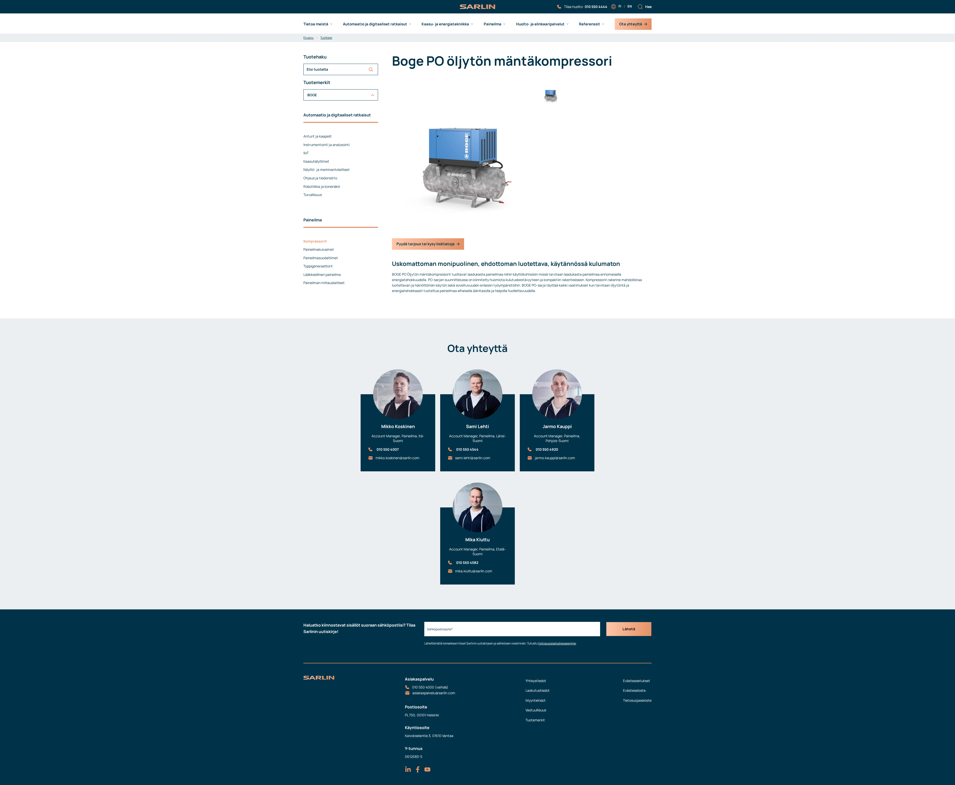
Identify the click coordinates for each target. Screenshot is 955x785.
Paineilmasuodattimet (320, 257)
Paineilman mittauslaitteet (324, 282)
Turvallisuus (312, 194)
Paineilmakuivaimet (318, 249)
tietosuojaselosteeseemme (557, 643)
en (629, 6)
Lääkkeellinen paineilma (322, 274)
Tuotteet (326, 38)
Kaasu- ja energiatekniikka (445, 24)
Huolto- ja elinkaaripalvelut (540, 24)
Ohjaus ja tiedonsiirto (320, 178)
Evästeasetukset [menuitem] (636, 680)
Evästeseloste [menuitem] (634, 690)
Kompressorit (315, 241)
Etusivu (308, 38)
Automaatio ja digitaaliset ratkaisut (375, 24)
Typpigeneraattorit (318, 266)
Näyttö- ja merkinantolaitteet (326, 169)
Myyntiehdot (535, 700)
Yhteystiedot (535, 680)
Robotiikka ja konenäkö (321, 186)
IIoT (306, 152)
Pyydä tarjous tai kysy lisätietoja (425, 243)
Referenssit (589, 24)
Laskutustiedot (537, 690)
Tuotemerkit (535, 720)
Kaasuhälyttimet (316, 161)
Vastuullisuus (535, 710)
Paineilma (492, 24)
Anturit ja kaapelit (317, 136)
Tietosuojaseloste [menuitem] (637, 700)
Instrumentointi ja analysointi (326, 144)
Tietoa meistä (315, 24)
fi (620, 6)
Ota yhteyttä (630, 24)
